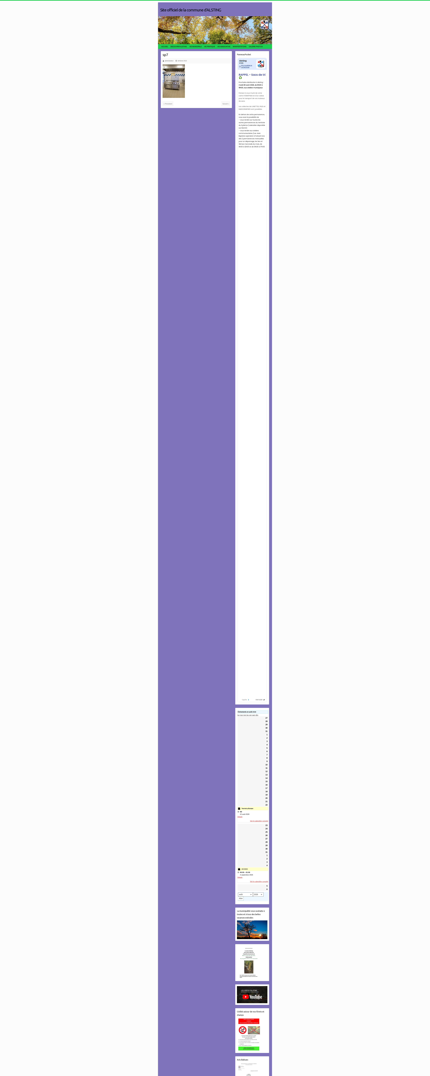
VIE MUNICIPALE (195, 46)
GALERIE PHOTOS (256, 46)
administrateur (169, 61)
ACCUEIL (164, 46)
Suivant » (226, 104)
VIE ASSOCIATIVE (223, 46)
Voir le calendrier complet (259, 821)
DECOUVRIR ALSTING (179, 46)
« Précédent (168, 104)
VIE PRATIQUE (209, 46)
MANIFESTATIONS (239, 46)
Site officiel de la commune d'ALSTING (190, 10)
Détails (240, 817)
